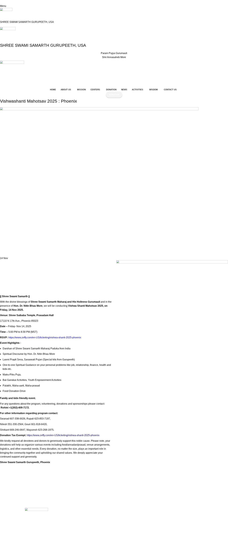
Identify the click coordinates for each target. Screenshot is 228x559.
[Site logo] (6, 14)
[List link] (94, 533)
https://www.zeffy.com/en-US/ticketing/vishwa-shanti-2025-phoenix (44, 337)
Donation (114, 95)
